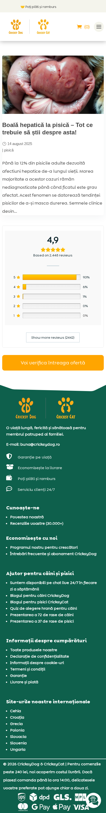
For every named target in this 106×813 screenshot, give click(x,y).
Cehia (15, 710)
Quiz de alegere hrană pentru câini (43, 608)
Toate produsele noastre (33, 649)
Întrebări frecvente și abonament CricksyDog (53, 553)
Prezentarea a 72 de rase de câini (41, 614)
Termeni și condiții (27, 669)
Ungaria (17, 749)
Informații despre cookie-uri (37, 662)
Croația (17, 717)
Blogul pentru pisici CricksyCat (39, 602)
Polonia (17, 730)
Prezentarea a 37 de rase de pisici (42, 621)
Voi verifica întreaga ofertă (53, 362)
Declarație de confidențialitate (39, 656)
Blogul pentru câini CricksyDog (39, 595)
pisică (9, 150)
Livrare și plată (24, 682)
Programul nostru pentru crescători (44, 547)
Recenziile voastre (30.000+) (36, 523)
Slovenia (18, 743)
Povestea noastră (27, 517)
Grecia (16, 723)
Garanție (18, 675)
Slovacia (18, 736)
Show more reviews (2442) (52, 337)
